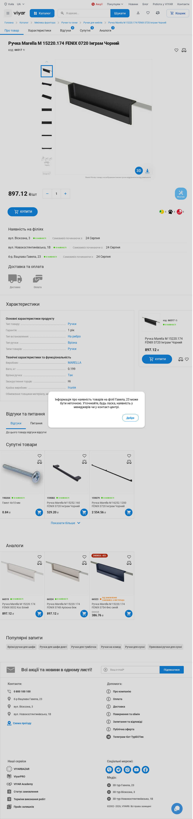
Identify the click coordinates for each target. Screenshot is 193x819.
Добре (130, 417)
